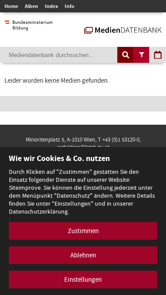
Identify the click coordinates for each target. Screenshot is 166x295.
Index (51, 6)
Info (69, 6)
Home (11, 6)
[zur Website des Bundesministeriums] (28, 26)
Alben (31, 6)
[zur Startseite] (123, 29)
